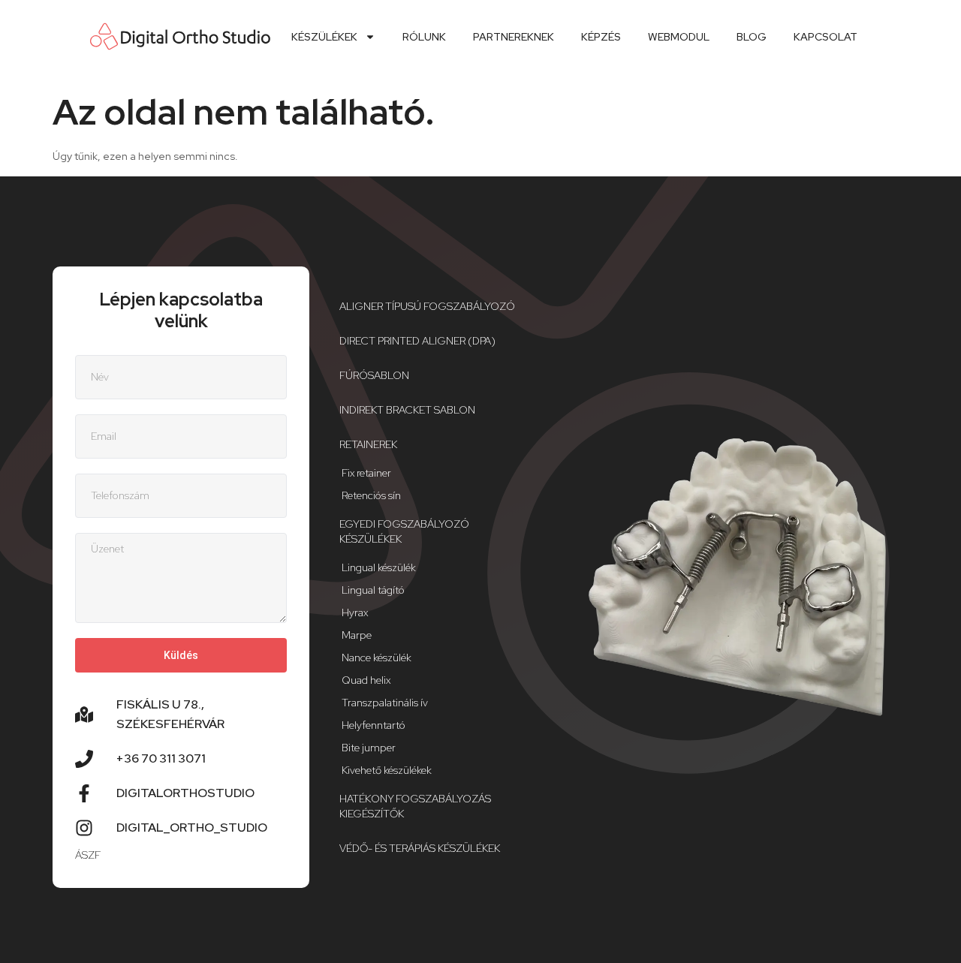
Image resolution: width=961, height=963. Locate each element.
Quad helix (366, 680)
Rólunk (424, 37)
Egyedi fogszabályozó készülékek (404, 531)
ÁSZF (88, 855)
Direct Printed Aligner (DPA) (417, 341)
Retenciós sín (371, 495)
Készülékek (324, 37)
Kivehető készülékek (387, 770)
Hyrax (355, 612)
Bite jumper (369, 747)
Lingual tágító (373, 590)
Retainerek (368, 444)
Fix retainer (366, 473)
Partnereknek (513, 37)
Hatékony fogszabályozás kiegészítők (415, 806)
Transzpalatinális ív (385, 702)
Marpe (357, 635)
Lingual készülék (379, 567)
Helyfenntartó (373, 725)
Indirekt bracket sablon (407, 410)
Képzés (601, 37)
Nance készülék (376, 657)
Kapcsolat (825, 37)
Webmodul (678, 37)
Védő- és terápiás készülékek (419, 848)
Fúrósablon (374, 375)
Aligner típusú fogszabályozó (427, 306)
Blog (752, 37)
